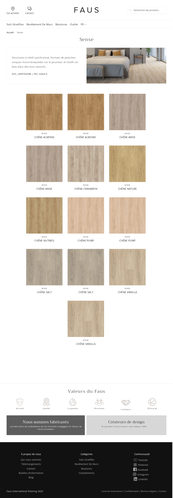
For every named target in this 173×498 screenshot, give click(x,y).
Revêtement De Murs (86, 464)
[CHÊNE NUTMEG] (44, 215)
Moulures (86, 468)
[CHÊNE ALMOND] (44, 112)
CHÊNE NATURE (127, 188)
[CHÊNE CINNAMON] (86, 164)
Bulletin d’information (31, 473)
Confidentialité (132, 491)
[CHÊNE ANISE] (127, 112)
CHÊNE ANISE (127, 137)
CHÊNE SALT (44, 292)
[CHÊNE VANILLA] (127, 267)
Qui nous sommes (31, 459)
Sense (44, 133)
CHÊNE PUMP (86, 240)
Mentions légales (149, 491)
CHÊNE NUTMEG (44, 240)
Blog (31, 477)
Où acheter (13, 13)
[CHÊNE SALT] (44, 267)
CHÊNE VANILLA (127, 292)
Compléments (86, 473)
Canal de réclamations (112, 491)
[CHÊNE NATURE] (127, 164)
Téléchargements (31, 464)
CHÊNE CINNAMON (86, 188)
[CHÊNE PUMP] (86, 215)
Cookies (162, 491)
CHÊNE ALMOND (44, 137)
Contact (29, 13)
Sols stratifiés (86, 459)
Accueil (10, 32)
